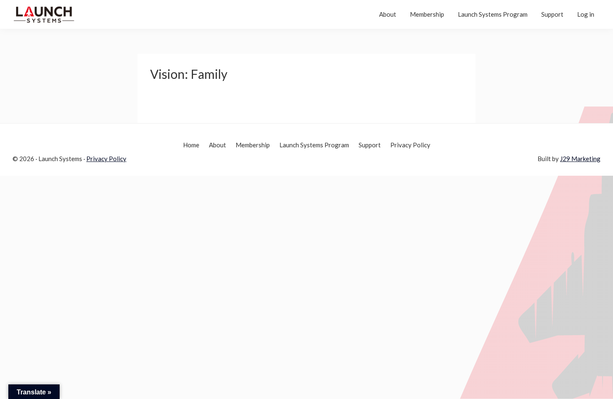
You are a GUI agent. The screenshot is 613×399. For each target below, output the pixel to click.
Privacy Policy (106, 158)
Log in (585, 14)
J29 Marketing (580, 158)
